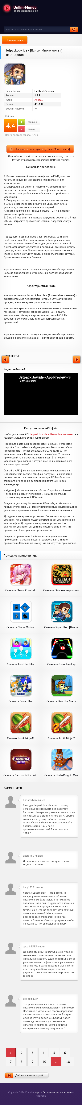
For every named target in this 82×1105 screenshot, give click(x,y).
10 (44, 1061)
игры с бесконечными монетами (53, 1092)
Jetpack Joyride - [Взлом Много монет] (52, 434)
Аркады (39, 99)
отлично (28, 122)
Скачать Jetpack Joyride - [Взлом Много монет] (43, 149)
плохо (28, 129)
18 (68, 1061)
